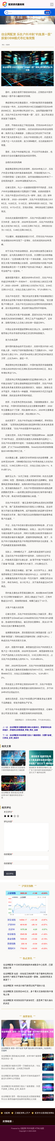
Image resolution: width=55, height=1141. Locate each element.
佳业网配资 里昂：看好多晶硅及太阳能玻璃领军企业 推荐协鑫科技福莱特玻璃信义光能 (20, 1097)
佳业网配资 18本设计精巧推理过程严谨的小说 (24, 985)
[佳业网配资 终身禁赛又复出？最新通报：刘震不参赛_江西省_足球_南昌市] (48, 1087)
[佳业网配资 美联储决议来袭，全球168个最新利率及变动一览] (13, 783)
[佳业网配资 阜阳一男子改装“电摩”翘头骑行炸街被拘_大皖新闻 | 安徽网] (27, 1033)
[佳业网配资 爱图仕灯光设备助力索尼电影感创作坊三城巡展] (13, 758)
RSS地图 (30, 1128)
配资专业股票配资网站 (44, 1112)
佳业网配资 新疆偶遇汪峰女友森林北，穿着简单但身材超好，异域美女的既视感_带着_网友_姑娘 (27, 728)
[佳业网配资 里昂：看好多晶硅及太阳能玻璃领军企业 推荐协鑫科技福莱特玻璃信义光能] (48, 1097)
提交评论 (9, 873)
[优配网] (13, 4)
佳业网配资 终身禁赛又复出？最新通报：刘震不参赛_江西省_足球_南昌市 (20, 1087)
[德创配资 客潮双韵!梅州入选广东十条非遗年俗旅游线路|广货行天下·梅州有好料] (41, 758)
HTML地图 (39, 1128)
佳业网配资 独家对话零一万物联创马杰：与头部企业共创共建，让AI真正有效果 (20, 1067)
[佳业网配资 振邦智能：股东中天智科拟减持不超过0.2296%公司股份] (48, 1077)
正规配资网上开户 (22, 1112)
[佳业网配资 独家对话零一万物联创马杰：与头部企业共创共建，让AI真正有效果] (48, 1067)
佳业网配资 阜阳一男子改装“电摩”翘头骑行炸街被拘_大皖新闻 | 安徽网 (26, 1049)
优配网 (7, 1112)
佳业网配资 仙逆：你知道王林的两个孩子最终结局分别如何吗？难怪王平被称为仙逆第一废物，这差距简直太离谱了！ (28, 976)
